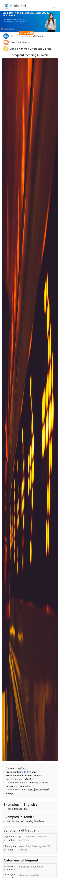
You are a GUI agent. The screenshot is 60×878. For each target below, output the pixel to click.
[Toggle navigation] (54, 6)
